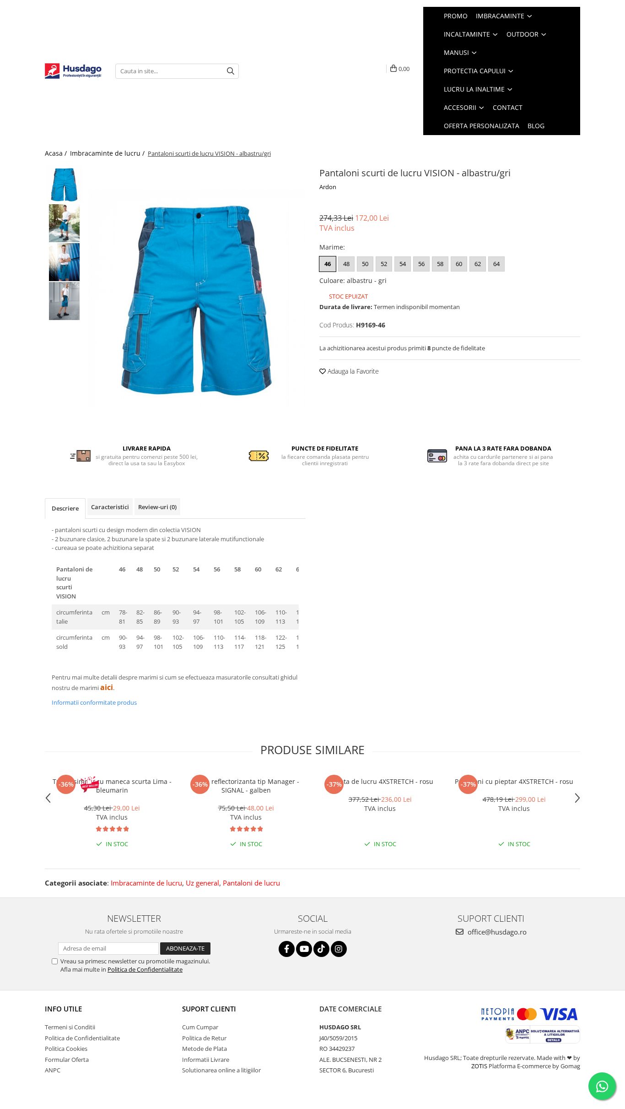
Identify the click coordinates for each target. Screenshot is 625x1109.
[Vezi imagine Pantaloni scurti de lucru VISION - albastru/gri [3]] (64, 301)
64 (496, 264)
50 (365, 264)
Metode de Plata (204, 1048)
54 (402, 264)
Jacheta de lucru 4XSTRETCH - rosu (380, 781)
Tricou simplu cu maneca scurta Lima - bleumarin (112, 785)
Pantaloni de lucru (251, 882)
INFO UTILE (63, 1008)
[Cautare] (230, 71)
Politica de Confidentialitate (145, 969)
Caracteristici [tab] (110, 507)
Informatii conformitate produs (94, 702)
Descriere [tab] (65, 508)
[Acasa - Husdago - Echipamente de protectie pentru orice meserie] (73, 71)
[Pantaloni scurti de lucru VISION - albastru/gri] (197, 298)
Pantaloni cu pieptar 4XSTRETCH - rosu (514, 781)
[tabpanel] (197, 298)
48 (346, 264)
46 (327, 264)
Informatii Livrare (205, 1059)
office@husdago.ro (496, 931)
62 (477, 264)
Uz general (202, 882)
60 (459, 264)
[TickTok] (321, 949)
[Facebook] (287, 949)
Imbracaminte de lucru (146, 882)
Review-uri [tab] (157, 507)
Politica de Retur (204, 1038)
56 (421, 264)
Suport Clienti (209, 1008)
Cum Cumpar (200, 1027)
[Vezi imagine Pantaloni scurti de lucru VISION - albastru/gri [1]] (64, 223)
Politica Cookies (66, 1048)
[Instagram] (339, 949)
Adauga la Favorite (352, 371)
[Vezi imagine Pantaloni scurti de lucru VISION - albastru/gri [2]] (64, 262)
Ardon (327, 187)
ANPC (52, 1070)
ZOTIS (479, 1066)
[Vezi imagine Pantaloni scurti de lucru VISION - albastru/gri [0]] (64, 184)
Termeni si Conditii (70, 1027)
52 (384, 264)
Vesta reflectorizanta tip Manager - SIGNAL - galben (246, 785)
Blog (536, 125)
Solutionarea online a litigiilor (221, 1070)
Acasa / (57, 153)
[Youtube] (304, 949)
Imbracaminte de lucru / (108, 153)
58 (440, 264)
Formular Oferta (67, 1059)
